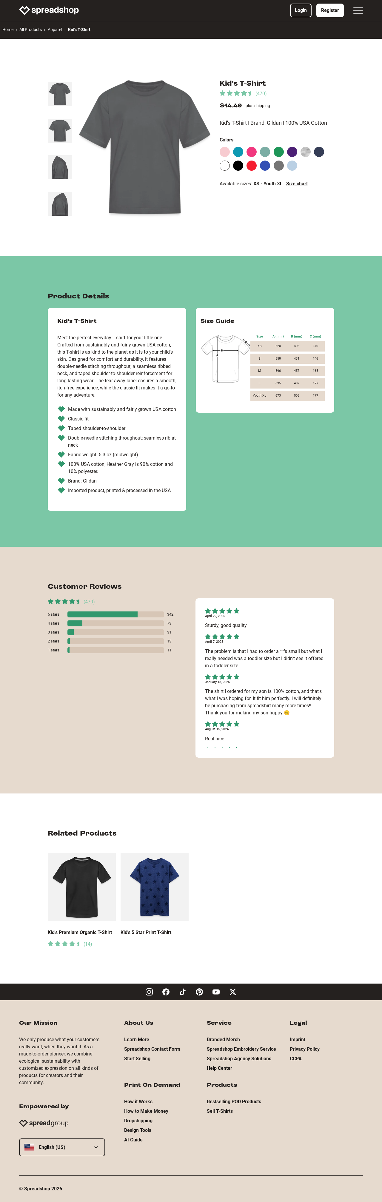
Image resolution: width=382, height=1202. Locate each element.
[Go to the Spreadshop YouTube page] (216, 992)
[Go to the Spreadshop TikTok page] (182, 992)
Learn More (136, 1039)
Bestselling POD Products (234, 1101)
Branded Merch (223, 1039)
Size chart (297, 184)
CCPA (296, 1058)
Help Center (219, 1068)
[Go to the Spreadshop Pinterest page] (199, 992)
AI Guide (133, 1140)
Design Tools (137, 1130)
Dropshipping (138, 1121)
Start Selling (137, 1058)
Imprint (297, 1039)
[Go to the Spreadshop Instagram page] (149, 992)
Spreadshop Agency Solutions (239, 1058)
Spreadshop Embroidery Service (241, 1049)
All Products (30, 29)
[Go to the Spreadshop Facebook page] (166, 992)
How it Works (138, 1101)
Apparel (55, 29)
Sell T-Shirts (220, 1111)
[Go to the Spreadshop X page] (232, 992)
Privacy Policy (305, 1049)
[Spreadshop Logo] (49, 10)
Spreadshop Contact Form (152, 1049)
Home (7, 29)
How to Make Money (146, 1111)
